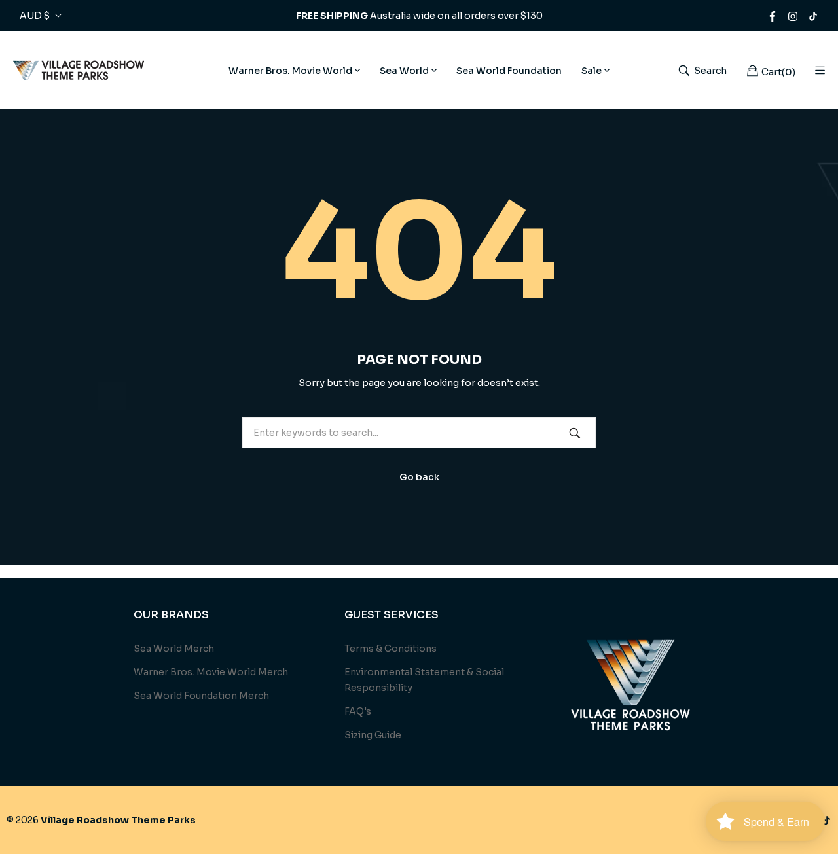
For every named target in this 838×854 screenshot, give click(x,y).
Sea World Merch (174, 648)
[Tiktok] (813, 16)
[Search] (575, 432)
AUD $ (35, 15)
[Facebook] (772, 16)
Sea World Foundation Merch (201, 696)
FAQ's (357, 711)
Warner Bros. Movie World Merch (211, 672)
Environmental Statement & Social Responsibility (424, 680)
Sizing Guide (372, 735)
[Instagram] (793, 16)
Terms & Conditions (390, 648)
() (778, 71)
